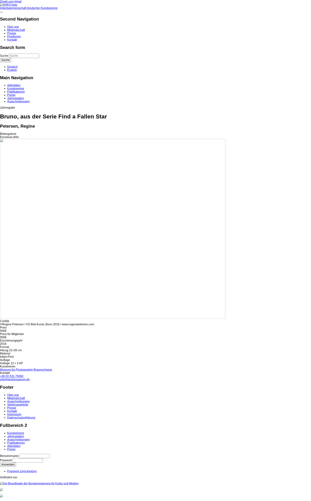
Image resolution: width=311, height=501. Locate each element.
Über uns (13, 26)
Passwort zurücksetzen (22, 471)
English (12, 69)
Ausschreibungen (18, 101)
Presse (11, 33)
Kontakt (12, 39)
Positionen (14, 36)
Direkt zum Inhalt (10, 1)
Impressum (14, 414)
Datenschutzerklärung (21, 417)
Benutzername (9, 455)
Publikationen (16, 91)
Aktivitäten (14, 85)
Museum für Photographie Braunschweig (26, 369)
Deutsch (12, 66)
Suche (4, 55)
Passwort (6, 460)
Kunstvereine (15, 88)
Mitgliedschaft (16, 30)
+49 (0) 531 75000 (11, 376)
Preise (11, 94)
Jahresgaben (15, 98)
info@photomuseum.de (15, 379)
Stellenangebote (17, 404)
